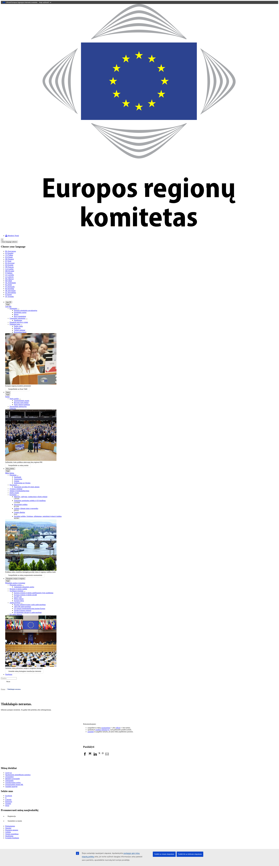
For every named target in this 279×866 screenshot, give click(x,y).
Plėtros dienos (19, 599)
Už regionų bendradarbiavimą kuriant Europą (29, 608)
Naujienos (8, 674)
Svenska (9, 296)
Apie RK (8, 302)
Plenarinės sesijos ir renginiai (15, 578)
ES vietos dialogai (16, 614)
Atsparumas (18, 479)
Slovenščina (10, 292)
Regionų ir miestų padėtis (18, 589)
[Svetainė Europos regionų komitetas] (139, 232)
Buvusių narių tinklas (21, 402)
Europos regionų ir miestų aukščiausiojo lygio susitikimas (33, 593)
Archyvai (8, 773)
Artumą (16, 481)
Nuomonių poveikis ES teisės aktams (26, 487)
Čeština (9, 255)
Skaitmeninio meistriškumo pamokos (18, 775)
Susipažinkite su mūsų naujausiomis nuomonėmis (25, 575)
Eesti (8, 261)
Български (10, 251)
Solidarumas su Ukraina (22, 483)
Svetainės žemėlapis (12, 838)
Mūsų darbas (10, 468)
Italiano (8, 273)
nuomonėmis (105, 728)
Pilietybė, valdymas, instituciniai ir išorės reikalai (30, 497)
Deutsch (9, 259)
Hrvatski (9, 271)
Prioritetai (13, 475)
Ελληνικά (9, 263)
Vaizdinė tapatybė (11, 786)
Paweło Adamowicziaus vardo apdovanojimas (30, 605)
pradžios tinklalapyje (102, 730)
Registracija (12, 816)
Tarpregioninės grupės (21, 401)
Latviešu (9, 275)
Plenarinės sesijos (16, 585)
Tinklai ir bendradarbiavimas (19, 491)
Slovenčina (10, 291)
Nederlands (10, 283)
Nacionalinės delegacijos (18, 406)
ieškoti (118, 728)
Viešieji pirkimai (19, 330)
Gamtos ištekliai (19, 512)
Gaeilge (9, 269)
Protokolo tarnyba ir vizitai (19, 322)
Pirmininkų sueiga (20, 312)
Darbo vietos (18, 326)
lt (2, 239)
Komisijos (13, 495)
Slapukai (8, 828)
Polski (8, 285)
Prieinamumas (10, 826)
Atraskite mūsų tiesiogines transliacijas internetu (24, 671)
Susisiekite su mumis (15, 821)
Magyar (9, 279)
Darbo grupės (14, 493)
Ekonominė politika (20, 504)
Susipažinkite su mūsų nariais (18, 465)
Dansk (9, 257)
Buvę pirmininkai (20, 316)
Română (9, 289)
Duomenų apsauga (11, 830)
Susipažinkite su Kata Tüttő (17, 389)
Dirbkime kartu (15, 324)
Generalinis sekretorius (17, 318)
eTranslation (9, 777)
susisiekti (91, 732)
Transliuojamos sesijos (13, 783)
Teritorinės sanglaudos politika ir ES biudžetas (30, 501)
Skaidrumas (18, 320)
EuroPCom (18, 597)
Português (10, 287)
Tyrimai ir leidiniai (16, 489)
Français (9, 267)
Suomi (8, 294)
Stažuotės (17, 328)
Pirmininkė (14, 308)
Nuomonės (13, 485)
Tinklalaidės (9, 781)
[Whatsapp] (103, 753)
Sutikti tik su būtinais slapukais (190, 854)
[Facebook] (85, 755)
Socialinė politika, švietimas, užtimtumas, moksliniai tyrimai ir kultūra (38, 516)
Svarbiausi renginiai (16, 591)
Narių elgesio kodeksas (22, 404)
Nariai (8, 392)
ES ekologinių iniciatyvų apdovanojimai (28, 612)
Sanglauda (17, 477)
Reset (8, 681)
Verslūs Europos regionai (22, 610)
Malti (8, 281)
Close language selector (9, 242)
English (9, 265)
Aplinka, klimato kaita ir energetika (26, 508)
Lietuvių (9, 277)
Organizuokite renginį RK (14, 784)
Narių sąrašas (14, 399)
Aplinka (8, 832)
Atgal (7, 304)
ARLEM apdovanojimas (22, 606)
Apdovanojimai (15, 603)
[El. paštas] (107, 755)
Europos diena (19, 601)
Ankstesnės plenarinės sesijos (24, 587)
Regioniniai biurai (20, 332)
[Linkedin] (95, 755)
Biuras (16, 314)
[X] (99, 753)
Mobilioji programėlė (12, 779)
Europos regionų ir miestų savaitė (25, 595)
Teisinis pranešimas (12, 834)
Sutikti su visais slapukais (164, 854)
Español (9, 253)
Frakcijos (13, 408)
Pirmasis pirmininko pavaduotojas (25, 310)
